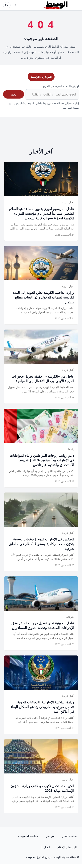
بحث (13, 94)
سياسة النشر (69, 836)
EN (6, 5)
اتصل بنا (45, 847)
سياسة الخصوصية (28, 836)
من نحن (50, 836)
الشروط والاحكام (67, 847)
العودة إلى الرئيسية (41, 77)
